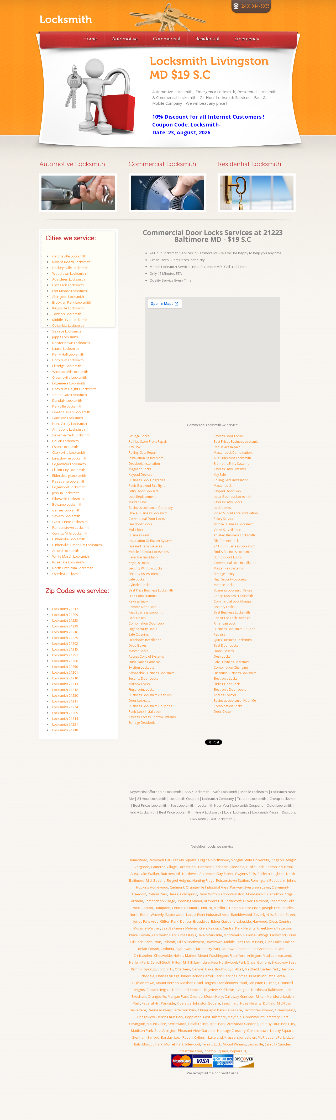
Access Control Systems (146, 656)
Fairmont (261, 901)
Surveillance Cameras (144, 662)
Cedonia (167, 948)
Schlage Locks (139, 436)
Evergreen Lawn (257, 887)
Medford (221, 907)
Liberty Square (281, 1030)
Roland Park (157, 894)
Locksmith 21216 (65, 632)
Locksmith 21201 (65, 672)
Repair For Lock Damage (232, 618)
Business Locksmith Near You (150, 695)
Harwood (260, 921)
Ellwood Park (152, 1044)
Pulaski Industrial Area (267, 976)
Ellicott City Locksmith (68, 469)
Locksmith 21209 (65, 614)
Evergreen (141, 866)
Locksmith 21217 (65, 608)
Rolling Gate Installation (231, 480)
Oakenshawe (258, 1030)
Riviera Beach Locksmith (71, 262)
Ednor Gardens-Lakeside (231, 921)
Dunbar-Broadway (194, 921)
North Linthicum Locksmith (72, 568)
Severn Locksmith (66, 516)
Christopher (143, 955)
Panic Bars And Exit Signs (147, 485)
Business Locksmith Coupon (234, 629)
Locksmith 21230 (65, 695)
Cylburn (200, 1037)
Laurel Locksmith (65, 348)
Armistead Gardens (242, 1023)
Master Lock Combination (233, 452)
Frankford (237, 955)
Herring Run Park (169, 1017)
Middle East (233, 941)
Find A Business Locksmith (233, 552)
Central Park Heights (239, 928)
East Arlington (165, 1030)
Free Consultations (142, 596)
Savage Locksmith (66, 331)
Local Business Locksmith (232, 496)
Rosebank (277, 880)
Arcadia (137, 901)
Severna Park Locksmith (71, 435)
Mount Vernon (167, 982)
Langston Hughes (262, 982)
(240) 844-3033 (254, 6)
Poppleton (193, 1017)
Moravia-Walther (146, 928)
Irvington (243, 989)
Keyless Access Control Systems (152, 717)
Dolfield (269, 1003)
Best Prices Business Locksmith (237, 441)
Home (90, 38)
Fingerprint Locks (141, 689)
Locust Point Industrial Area (207, 914)
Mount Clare (156, 1023)
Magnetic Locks (140, 469)
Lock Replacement (142, 496)
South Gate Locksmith (69, 394)
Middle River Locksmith (70, 319)
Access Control (225, 695)
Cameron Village (164, 866)
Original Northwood (213, 860)
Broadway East (284, 962)
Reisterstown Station (232, 880)
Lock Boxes (137, 618)
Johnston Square (206, 1003)
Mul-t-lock (136, 529)
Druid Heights (205, 982)
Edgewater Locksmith (69, 464)
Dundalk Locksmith (67, 400)
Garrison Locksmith (67, 417)
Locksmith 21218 (65, 730)
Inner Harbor (191, 976)
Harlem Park (139, 962)
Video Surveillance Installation (236, 513)
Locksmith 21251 (65, 655)
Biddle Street (285, 914)
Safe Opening (139, 634)
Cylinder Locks (139, 585)
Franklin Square (184, 860)
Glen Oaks (273, 941)
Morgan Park (178, 996)
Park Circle (247, 962)
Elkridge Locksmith (66, 365)
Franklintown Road (232, 982)
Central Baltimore (186, 907)
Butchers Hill (171, 873)
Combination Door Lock (146, 623)
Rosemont (278, 901)
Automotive (125, 38)
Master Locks (138, 651)
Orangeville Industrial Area (207, 887)
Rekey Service (224, 518)
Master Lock (223, 485)
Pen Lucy (288, 1023)
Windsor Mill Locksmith (70, 371)
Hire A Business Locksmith (148, 513)
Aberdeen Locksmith (68, 279)
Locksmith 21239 (65, 626)
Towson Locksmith (66, 313)
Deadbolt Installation (144, 463)
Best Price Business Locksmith (151, 590)
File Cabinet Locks (227, 540)
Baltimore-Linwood (258, 1010)
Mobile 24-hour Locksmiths (149, 552)
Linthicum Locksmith (68, 360)
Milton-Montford (269, 996)
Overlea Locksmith (67, 573)
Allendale (236, 866)
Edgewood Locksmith (69, 487)
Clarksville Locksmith (68, 452)
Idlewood (192, 1044)
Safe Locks (136, 579)
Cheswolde (163, 955)
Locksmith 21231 (65, 724)
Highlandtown (143, 982)
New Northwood (224, 962)
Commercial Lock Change (232, 601)
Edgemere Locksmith (68, 383)
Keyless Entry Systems (230, 469)
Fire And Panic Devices (145, 546)
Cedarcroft (233, 901)
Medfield (252, 969)
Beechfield (230, 1003)
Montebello (233, 935)
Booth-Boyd (224, 969)
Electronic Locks (225, 678)
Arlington (254, 955)
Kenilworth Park (164, 935)
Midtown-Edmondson (239, 948)
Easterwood (175, 914)
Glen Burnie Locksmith (70, 521)
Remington (259, 880)
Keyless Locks (139, 563)
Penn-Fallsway (159, 1010)
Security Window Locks (145, 568)
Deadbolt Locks (140, 524)
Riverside (184, 1003)
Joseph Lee (271, 907)
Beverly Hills (263, 914)
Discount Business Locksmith (235, 673)
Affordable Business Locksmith (152, 673)
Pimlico (206, 907)
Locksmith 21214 (65, 718)
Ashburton (152, 941)
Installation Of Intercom (146, 458)
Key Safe (220, 474)
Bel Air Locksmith (65, 441)
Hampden (162, 907)
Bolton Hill (165, 969)
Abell (239, 969)
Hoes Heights (250, 1003)
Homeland (180, 989)
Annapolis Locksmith (68, 429)
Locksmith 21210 (65, 678)
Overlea (196, 996)
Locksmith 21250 (65, 666)
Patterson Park (184, 1010)
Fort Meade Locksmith (69, 290)
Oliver (248, 901)
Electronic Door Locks (230, 689)
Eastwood (278, 935)
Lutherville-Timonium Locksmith (77, 544)
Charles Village (168, 976)
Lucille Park (255, 866)
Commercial (166, 38)
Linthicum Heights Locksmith (74, 389)
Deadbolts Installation (145, 640)
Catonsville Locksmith (69, 256)
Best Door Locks (226, 645)
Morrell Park (174, 1044)
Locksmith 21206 (65, 660)
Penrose (205, 866)
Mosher (186, 982)
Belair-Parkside (210, 935)
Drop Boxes (137, 645)
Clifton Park (169, 921)
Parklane (220, 866)
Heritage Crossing (231, 1030)
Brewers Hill (213, 901)
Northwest (195, 941)
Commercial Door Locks (147, 518)
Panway (236, 887)
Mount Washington (213, 955)
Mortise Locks (224, 585)
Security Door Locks (143, 678)
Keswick (214, 928)
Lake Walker (149, 873)
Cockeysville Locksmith (70, 267)
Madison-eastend (277, 955)
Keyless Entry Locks (228, 502)
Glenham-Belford (145, 1037)
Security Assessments (144, 574)
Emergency (246, 38)
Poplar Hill (238, 1051)
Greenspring (285, 1010)
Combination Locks (228, 706)
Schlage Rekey (224, 574)
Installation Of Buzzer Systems (151, 540)
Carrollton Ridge (280, 894)
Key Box (134, 447)
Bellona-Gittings (256, 935)
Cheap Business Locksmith (233, 596)
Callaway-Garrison (239, 996)
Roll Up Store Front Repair (148, 441)
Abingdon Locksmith (68, 296)
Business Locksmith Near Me (235, 700)
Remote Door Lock (142, 607)
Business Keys (139, 535)
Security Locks (224, 607)
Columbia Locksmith (68, 325)
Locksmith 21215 (65, 649)
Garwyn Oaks (202, 969)
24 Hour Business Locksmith (234, 546)
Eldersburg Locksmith (69, 475)
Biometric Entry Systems (231, 463)
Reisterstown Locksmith (71, 342)
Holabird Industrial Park (206, 1023)
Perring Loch (211, 1044)
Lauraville (255, 1044)
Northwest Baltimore (198, 873)
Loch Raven (183, 1037)
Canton (147, 907)
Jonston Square (216, 1051)
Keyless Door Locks (228, 436)
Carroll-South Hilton (165, 962)
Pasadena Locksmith (68, 481)
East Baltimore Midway (180, 928)
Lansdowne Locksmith (69, 458)
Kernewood (177, 1023)
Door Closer (223, 711)
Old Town (226, 989)
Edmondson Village (160, 901)
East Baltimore (214, 1017)
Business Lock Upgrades (147, 480)
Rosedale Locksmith (68, 562)
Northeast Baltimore (267, 989)
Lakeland (215, 1037)
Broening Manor (189, 901)
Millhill (188, 962)
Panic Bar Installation (144, 557)
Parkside (168, 1003)
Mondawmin (256, 894)
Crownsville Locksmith (69, 377)
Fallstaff (169, 941)
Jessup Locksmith (66, 492)
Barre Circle (251, 907)
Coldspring (188, 894)
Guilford (263, 962)
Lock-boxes (222, 507)
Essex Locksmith (65, 446)
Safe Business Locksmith (232, 662)
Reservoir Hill (159, 860)
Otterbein (182, 969)
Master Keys (137, 502)
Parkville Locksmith (67, 406)
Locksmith (65, 20)
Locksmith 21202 (65, 643)
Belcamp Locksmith (67, 504)
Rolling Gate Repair (143, 452)
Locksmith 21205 (65, 712)
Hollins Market (185, 955)
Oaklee (289, 941)
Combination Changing (231, 667)
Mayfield (235, 1017)
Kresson (231, 1037)
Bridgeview (146, 1017)
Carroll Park (212, 976)
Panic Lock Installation (145, 711)
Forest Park (187, 866)
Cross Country (280, 921)
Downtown (214, 941)
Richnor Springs (143, 969)
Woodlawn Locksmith (69, 273)
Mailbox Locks (139, 684)
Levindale (202, 962)
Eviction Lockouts (141, 667)
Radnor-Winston (231, 894)
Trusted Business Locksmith (234, 535)
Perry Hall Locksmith (68, 354)
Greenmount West (272, 948)
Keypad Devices (140, 474)
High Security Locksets (230, 579)
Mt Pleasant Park (271, 1037)
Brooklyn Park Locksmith (71, 302)
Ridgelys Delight (283, 860)
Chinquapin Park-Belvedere (220, 1010)
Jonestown (247, 1037)
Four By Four (270, 1023)
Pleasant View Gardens (197, 1030)
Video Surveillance (227, 529)
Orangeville (157, 996)
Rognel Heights (179, 880)
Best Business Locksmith (232, 612)
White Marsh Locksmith (70, 556)
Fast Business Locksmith (146, 612)
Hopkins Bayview (204, 989)
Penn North (208, 894)
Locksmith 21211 (65, 701)
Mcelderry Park (208, 948)
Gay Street (224, 873)
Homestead (138, 860)
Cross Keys (187, 935)
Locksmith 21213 (65, 683)
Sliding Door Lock (227, 684)
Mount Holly (213, 996)
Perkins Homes (235, 976)
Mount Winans (234, 1044)
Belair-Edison (148, 948)
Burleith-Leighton (271, 873)
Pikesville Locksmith (68, 498)
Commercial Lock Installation (235, 563)
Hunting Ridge (203, 880)
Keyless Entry (138, 601)
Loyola (144, 935)
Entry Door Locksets (143, 491)
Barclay (167, 1037)
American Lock (224, 623)
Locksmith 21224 (65, 707)
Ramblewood (241, 914)
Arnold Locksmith (65, 550)
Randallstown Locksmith (71, 527)
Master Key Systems (228, 568)
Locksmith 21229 (65, 637)
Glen (203, 928)
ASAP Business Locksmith (232, 458)
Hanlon (235, 907)
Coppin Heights (158, 989)
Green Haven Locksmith (71, 412)
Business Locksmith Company (151, 507)
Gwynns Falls (245, 873)
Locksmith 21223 (65, 620)
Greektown (266, 928)
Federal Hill (150, 1003)
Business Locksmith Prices (233, 590)
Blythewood (185, 948)
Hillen (181, 941)
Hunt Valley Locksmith (69, 423)
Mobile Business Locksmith (234, 524)
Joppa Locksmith (65, 337)
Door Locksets (139, 700)
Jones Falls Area (146, 921)
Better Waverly (152, 914)
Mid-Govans (155, 880)
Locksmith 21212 (65, 689)
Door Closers (224, 651)
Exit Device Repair (227, 447)
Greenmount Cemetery (261, 1017)
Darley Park (269, 969)
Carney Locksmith (66, 510)
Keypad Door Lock (227, 491)
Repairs (219, 634)
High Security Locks (143, 629)
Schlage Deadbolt (142, 722)
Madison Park (142, 1030)
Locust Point (253, 941)
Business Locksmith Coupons (150, 706)
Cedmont (177, 887)
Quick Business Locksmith (233, 640)
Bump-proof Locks (228, 557)
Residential (207, 38)
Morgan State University (250, 860)
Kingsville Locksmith (68, 308)
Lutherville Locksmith (68, 539)
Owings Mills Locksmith (70, 533)
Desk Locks (222, 656)
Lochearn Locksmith (68, 285)
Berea (173, 894)
